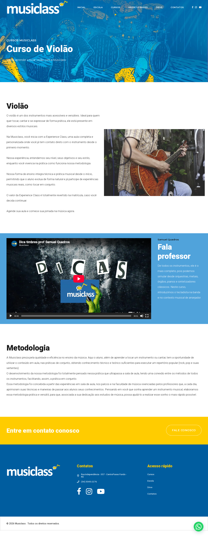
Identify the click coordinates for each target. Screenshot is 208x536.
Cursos (115, 7)
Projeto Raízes (138, 7)
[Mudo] (141, 315)
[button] (198, 526)
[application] (78, 278)
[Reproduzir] (10, 315)
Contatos (177, 7)
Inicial (81, 7)
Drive (159, 7)
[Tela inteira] (147, 315)
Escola (98, 7)
